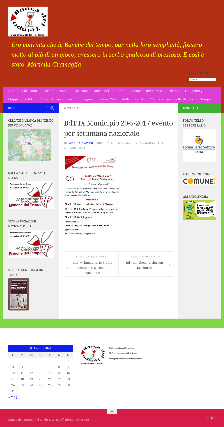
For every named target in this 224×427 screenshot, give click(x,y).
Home (12, 91)
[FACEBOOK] (42, 108)
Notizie (174, 91)
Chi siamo (29, 91)
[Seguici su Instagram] (52, 108)
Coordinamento (53, 91)
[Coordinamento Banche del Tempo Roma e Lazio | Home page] (28, 21)
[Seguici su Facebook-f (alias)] (47, 108)
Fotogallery (193, 91)
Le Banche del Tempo (145, 91)
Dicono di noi (62, 99)
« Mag (12, 397)
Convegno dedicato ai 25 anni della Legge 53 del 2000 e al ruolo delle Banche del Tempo (144, 99)
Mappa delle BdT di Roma (27, 99)
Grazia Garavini (80, 143)
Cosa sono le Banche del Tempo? (97, 91)
